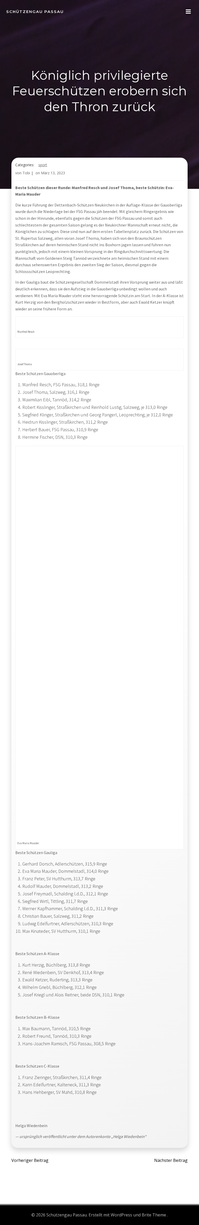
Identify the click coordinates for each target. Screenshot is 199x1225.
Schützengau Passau (35, 11)
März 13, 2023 (53, 172)
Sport (42, 164)
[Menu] (188, 11)
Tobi (26, 172)
